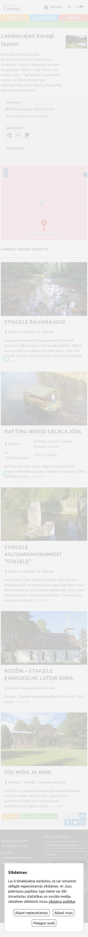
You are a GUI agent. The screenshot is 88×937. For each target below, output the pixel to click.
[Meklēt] (69, 7)
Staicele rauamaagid (34, 322)
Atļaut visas (63, 913)
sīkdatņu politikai (61, 901)
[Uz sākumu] (12, 7)
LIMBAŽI (73, 18)
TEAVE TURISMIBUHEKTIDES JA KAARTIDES (16, 857)
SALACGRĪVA (44, 18)
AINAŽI (15, 18)
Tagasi (10, 816)
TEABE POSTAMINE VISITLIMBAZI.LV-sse (14, 843)
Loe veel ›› (12, 361)
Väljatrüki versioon (40, 816)
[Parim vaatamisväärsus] (6, 358)
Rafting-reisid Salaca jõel (43, 431)
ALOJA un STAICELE (44, 25)
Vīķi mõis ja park (27, 772)
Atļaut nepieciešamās (31, 913)
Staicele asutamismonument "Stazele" (33, 554)
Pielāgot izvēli (44, 923)
